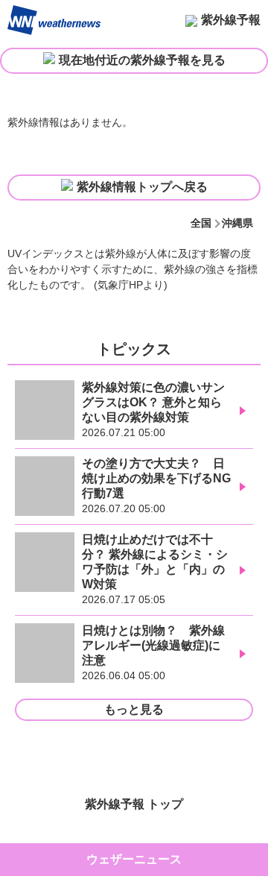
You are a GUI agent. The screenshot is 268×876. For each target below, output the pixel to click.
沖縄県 (237, 223)
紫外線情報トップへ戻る (142, 186)
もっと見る (134, 709)
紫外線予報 (231, 19)
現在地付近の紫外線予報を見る (142, 60)
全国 (201, 223)
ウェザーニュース (134, 859)
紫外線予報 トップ (134, 804)
